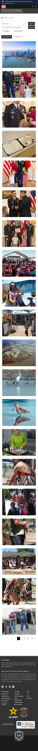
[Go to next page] (24, 638)
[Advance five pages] (28, 638)
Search (31, 24)
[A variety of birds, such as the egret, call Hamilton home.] (19, 382)
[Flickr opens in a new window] (13, 686)
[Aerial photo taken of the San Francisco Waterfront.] (19, 54)
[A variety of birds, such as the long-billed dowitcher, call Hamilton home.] (19, 412)
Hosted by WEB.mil (7, 724)
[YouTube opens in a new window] (10, 686)
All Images (6, 31)
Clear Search (6, 37)
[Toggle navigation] (35, 6)
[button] (8, 3)
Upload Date (18, 31)
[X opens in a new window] (6, 686)
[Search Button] (32, 6)
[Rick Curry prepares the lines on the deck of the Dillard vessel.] (19, 621)
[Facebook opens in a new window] (3, 686)
